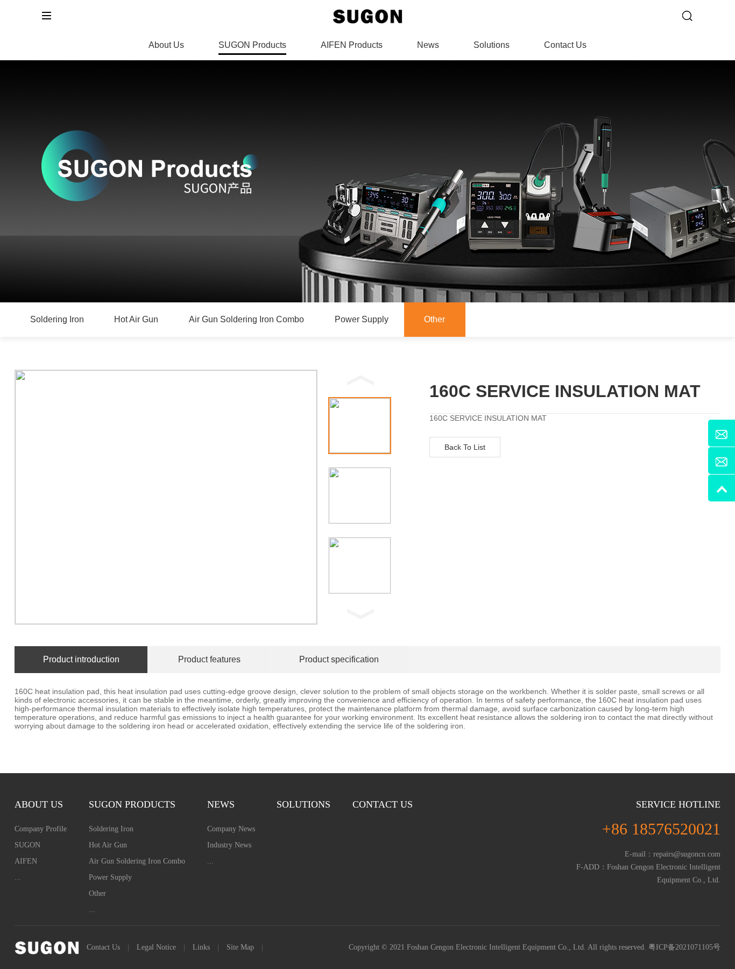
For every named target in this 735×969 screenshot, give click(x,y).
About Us (166, 44)
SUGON (27, 845)
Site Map (240, 947)
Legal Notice (156, 947)
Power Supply (361, 319)
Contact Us (565, 44)
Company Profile (41, 829)
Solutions (491, 44)
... (18, 877)
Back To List (464, 447)
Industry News (229, 845)
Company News (231, 829)
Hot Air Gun (136, 319)
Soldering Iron (57, 319)
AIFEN (26, 861)
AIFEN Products (352, 44)
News (428, 44)
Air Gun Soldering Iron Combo (246, 319)
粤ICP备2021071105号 (684, 947)
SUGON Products (252, 44)
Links (201, 947)
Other (434, 319)
